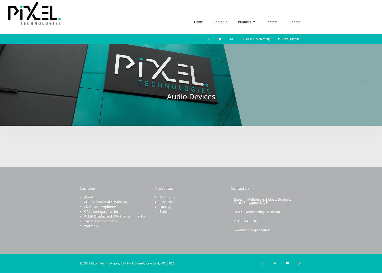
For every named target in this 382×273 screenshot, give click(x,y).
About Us (220, 22)
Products (244, 22)
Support (294, 22)
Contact (271, 22)
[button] (246, 21)
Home (198, 22)
